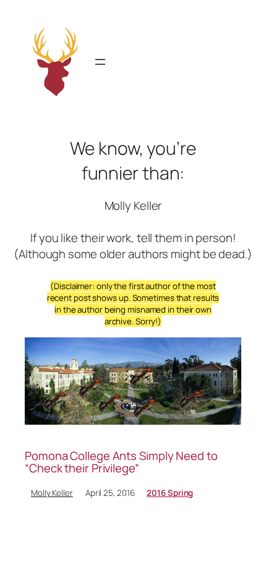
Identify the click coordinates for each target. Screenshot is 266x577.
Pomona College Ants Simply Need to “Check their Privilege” (121, 462)
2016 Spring (170, 492)
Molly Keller (52, 492)
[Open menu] (100, 61)
